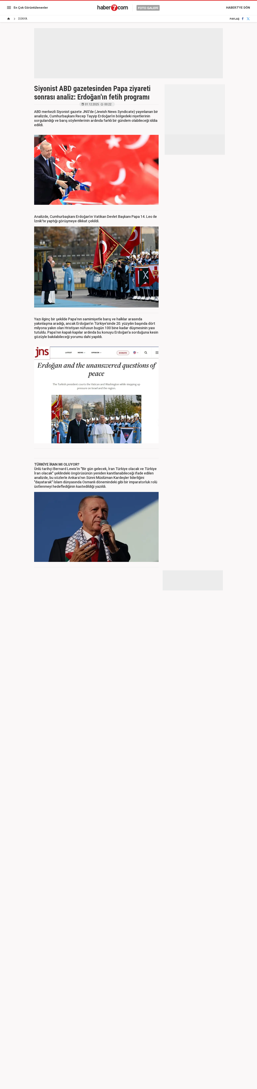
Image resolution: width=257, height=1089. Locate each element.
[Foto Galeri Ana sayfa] (8, 19)
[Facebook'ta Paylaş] (242, 18)
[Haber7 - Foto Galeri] (128, 7)
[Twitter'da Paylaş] (248, 18)
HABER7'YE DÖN (238, 7)
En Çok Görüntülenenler (31, 7)
